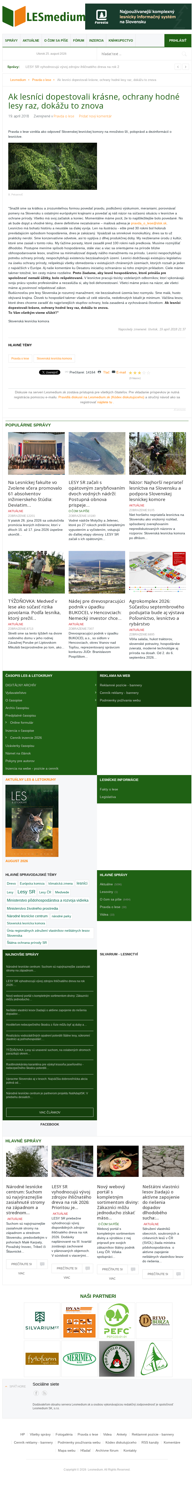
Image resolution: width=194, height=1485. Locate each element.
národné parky (61, 916)
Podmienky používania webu (79, 1442)
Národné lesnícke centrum (27, 916)
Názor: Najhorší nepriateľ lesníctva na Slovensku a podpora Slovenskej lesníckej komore (156, 490)
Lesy (10, 892)
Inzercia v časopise (19, 730)
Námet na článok (18, 753)
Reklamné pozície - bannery (121, 685)
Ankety (122, 1434)
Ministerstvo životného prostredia (32, 908)
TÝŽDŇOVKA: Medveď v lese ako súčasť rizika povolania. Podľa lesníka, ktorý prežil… (34, 609)
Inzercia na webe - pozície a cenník (31, 768)
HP (22, 1434)
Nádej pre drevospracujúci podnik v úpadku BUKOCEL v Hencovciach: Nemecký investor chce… (97, 609)
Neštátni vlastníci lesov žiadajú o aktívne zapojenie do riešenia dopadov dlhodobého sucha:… (161, 1202)
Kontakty (130, 1450)
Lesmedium (43, 16)
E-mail (121, 372)
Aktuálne (31, 40)
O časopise (13, 700)
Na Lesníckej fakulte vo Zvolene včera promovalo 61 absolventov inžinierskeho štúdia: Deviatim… (35, 493)
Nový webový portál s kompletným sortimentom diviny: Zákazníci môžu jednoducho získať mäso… (118, 1202)
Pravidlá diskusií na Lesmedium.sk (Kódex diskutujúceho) (101, 397)
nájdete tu (105, 402)
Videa (107, 1434)
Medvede (62, 892)
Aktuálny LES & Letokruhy (30, 779)
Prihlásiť (178, 40)
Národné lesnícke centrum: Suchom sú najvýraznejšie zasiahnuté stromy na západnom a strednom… (25, 1199)
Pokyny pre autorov (20, 761)
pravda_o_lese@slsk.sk (149, 223)
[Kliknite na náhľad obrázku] (97, 166)
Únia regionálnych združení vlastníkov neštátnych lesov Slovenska (48, 933)
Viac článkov (49, 1112)
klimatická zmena (60, 883)
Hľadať (85, 1450)
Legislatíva (108, 797)
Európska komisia (32, 883)
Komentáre (172, 1442)
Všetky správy (40, 1434)
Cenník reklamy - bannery (119, 693)
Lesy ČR (45, 892)
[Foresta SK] (138, 17)
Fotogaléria (64, 1434)
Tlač (106, 372)
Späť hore (17, 1386)
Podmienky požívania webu (120, 700)
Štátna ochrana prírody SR (27, 942)
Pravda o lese (41, 80)
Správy (11, 40)
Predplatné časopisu (20, 715)
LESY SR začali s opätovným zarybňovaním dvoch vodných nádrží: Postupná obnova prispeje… (97, 493)
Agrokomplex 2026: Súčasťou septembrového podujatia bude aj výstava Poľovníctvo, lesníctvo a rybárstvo (156, 612)
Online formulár (21, 722)
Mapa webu (66, 1450)
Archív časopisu (17, 708)
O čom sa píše (56, 40)
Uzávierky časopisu (19, 746)
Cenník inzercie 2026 (26, 738)
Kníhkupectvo (121, 40)
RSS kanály (150, 1442)
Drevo (11, 883)
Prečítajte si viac (21, 1266)
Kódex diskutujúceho (121, 1442)
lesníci (82, 883)
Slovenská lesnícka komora (54, 358)
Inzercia (96, 40)
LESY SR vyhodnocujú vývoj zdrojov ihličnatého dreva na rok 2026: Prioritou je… (71, 1197)
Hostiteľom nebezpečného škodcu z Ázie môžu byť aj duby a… (46, 1024)
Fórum (78, 40)
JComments (180, 410)
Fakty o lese (109, 789)
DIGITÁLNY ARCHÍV (20, 685)
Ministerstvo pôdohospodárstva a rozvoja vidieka (47, 900)
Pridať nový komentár (95, 116)
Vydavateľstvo (15, 693)
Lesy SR (26, 891)
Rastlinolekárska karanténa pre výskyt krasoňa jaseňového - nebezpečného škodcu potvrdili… (45, 1066)
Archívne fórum (107, 1450)
